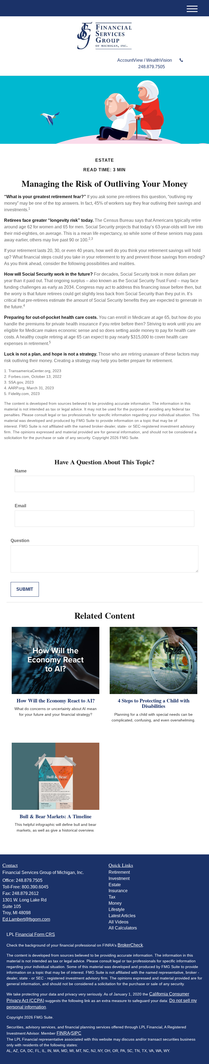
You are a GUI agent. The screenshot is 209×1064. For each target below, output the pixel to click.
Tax (112, 897)
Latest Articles (122, 915)
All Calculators (123, 928)
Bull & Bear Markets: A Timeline (55, 816)
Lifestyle (117, 909)
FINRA (63, 1033)
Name (21, 471)
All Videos (118, 922)
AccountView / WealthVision (145, 60)
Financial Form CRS (35, 934)
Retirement (119, 872)
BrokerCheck (130, 945)
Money (115, 903)
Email (20, 505)
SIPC (76, 1033)
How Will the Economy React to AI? (56, 700)
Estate (115, 884)
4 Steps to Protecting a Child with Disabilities (153, 703)
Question (20, 540)
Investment (119, 878)
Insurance (118, 890)
